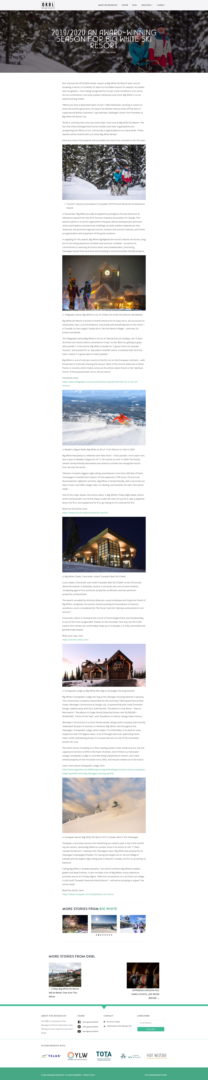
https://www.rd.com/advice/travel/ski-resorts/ (85, 512)
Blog (134, 5)
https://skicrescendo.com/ (75, 639)
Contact (161, 5)
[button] (150, 1029)
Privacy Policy (89, 1075)
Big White (111, 52)
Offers (125, 5)
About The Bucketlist (108, 5)
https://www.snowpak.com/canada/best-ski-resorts (88, 894)
